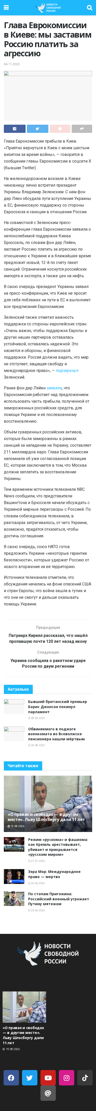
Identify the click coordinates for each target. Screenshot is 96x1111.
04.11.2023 (12, 64)
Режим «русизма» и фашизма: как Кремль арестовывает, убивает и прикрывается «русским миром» (58, 847)
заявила (54, 388)
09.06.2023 (37, 718)
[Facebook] (11, 1077)
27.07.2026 (37, 861)
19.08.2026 (17, 826)
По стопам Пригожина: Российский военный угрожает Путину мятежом (58, 898)
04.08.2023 (37, 745)
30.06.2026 (37, 883)
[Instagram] (66, 1077)
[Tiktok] (85, 1077)
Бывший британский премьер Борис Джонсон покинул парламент (57, 706)
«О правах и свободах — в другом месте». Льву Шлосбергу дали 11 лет (46, 816)
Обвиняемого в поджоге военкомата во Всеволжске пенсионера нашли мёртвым (56, 734)
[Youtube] (48, 1077)
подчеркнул (67, 370)
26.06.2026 (37, 910)
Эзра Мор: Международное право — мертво (54, 874)
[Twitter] (29, 1077)
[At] (48, 1093)
